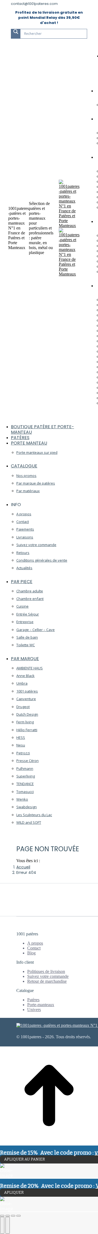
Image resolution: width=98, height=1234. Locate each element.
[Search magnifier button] (15, 33)
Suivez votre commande (48, 976)
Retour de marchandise (47, 981)
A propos (35, 943)
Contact (34, 948)
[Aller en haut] (49, 1143)
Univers (34, 1009)
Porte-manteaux (40, 1004)
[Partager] (7, 1216)
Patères (33, 999)
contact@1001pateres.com (34, 3)
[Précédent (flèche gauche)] (2, 1225)
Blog (31, 953)
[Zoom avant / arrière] (18, 1216)
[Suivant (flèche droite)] (7, 1225)
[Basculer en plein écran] (13, 1216)
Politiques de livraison (46, 971)
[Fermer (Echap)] (2, 1216)
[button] (41, 418)
